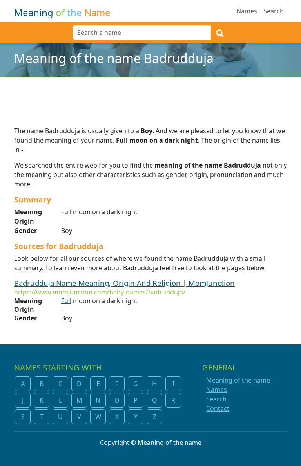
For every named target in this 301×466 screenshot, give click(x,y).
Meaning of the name (238, 380)
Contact (217, 408)
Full (66, 300)
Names (246, 11)
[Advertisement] (150, 96)
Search (273, 11)
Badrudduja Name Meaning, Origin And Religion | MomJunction (124, 283)
